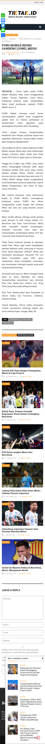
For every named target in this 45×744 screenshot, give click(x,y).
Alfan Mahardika (11, 53)
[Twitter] (3, 25)
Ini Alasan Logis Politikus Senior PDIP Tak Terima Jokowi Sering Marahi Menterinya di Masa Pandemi (30, 734)
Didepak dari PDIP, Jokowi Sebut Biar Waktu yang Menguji (29, 717)
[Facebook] (3, 20)
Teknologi (14, 35)
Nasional (23, 665)
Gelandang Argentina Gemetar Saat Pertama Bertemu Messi (20, 530)
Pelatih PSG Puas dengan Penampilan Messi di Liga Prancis (21, 371)
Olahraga (6, 343)
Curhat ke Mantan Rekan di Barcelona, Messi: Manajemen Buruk (22, 568)
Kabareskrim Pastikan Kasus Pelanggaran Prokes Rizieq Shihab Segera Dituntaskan (30, 671)
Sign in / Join (38, 2)
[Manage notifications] (38, 738)
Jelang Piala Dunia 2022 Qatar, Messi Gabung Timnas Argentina (21, 491)
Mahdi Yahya (27, 376)
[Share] (3, 35)
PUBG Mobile (7, 322)
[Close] (42, 658)
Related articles (9, 335)
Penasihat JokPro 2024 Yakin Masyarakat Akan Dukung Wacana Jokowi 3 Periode (31, 702)
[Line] (3, 30)
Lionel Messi (26, 319)
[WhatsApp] (3, 15)
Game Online (14, 319)
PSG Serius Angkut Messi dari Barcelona (17, 453)
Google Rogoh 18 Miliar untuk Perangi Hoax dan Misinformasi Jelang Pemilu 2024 (31, 687)
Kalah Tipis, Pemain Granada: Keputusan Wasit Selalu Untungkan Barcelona (20, 414)
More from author (25, 335)
